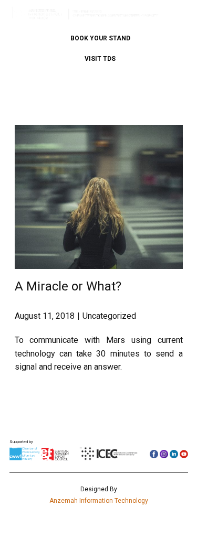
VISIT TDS (100, 58)
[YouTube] (184, 454)
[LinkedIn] (174, 454)
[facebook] (154, 454)
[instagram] (164, 454)
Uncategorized (109, 316)
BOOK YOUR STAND (100, 38)
